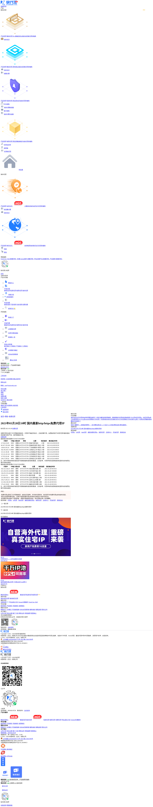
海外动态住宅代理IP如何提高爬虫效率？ (83, 417)
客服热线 (9, 805)
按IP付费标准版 (9, 107)
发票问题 (25, 304)
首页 (2, 416)
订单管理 (3, 407)
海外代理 (25, 290)
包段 (5, 249)
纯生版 (21, 169)
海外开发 (25, 325)
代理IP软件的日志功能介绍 (109, 419)
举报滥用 (27, 613)
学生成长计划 (13, 602)
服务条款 (32, 609)
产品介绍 (7, 288)
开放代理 (53, 500)
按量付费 (7, 73)
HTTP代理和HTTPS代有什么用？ (128, 419)
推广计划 (15, 613)
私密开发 (13, 325)
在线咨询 (3, 805)
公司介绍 (3, 613)
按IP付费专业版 (9, 114)
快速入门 (11, 317)
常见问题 (7, 302)
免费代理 (12, 416)
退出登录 (9, 400)
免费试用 (3, 437)
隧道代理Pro (4, 594)
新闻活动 (60, 500)
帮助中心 (11, 283)
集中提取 (7, 111)
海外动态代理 (5, 598)
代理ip (10, 500)
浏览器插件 (9, 297)
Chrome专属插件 (23, 602)
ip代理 (15, 500)
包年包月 (7, 39)
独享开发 (19, 325)
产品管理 (3, 36)
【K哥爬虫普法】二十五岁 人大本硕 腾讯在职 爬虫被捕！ (109, 425)
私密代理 (13, 290)
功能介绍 (11, 294)
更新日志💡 (12, 308)
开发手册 (7, 323)
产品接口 (19, 346)
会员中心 (3, 400)
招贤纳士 (33, 613)
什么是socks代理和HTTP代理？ (91, 419)
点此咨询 (10, 627)
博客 (6, 416)
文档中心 (46, 500)
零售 (5, 252)
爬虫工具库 (13, 360)
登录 (2, 394)
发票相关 (21, 606)
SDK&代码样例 (13, 354)
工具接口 (25, 346)
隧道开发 (7, 325)
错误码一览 (11, 337)
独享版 (6, 148)
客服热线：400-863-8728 (8, 733)
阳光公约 (44, 609)
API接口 (9, 609)
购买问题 (7, 304)
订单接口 (13, 346)
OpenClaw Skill (33, 602)
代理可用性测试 (13, 333)
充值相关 (15, 606)
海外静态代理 (14, 598)
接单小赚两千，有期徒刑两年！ (81, 425)
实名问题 (19, 304)
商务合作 (21, 613)
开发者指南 (15, 609)
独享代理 (19, 290)
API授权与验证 (12, 350)
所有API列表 (8, 344)
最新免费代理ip (29, 500)
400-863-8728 (5, 367)
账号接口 (7, 346)
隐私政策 (38, 609)
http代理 (20, 500)
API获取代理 (12, 329)
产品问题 (13, 304)
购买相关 (3, 606)
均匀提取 (7, 104)
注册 (5, 398)
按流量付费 (7, 209)
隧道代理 (7, 290)
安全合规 (9, 613)
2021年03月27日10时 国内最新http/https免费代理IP (86, 428)
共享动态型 (7, 145)
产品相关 (9, 606)
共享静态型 (7, 151)
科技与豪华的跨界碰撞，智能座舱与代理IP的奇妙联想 (113, 417)
